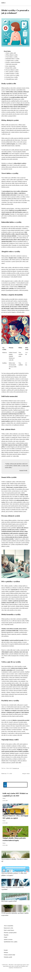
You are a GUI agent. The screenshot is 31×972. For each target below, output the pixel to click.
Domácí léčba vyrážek (11, 68)
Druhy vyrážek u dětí (11, 53)
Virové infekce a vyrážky (12, 56)
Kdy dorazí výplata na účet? (9, 901)
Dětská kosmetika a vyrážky (12, 73)
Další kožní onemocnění (11, 64)
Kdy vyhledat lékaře (10, 66)
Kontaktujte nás (16, 768)
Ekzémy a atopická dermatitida (13, 62)
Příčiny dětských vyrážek (12, 55)
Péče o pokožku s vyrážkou (12, 71)
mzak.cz (3, 2)
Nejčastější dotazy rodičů (11, 79)
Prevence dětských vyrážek (12, 69)
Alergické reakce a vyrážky (12, 60)
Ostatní (28, 773)
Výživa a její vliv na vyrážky (12, 75)
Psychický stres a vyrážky (12, 77)
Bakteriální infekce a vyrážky (12, 58)
